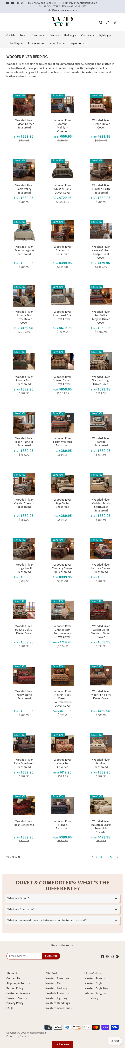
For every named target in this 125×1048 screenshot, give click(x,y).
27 (110, 857)
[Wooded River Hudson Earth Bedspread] (101, 170)
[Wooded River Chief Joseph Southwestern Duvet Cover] (62, 610)
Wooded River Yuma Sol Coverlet (62, 763)
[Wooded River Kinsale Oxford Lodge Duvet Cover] (101, 231)
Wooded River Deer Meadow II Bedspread (24, 763)
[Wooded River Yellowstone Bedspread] (24, 676)
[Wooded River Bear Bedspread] (24, 806)
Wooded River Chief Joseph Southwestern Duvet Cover (63, 631)
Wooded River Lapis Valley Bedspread (24, 189)
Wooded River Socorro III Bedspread (62, 250)
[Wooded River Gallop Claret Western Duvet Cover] (101, 610)
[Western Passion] (62, 18)
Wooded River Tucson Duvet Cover (101, 124)
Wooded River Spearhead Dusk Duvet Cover (62, 315)
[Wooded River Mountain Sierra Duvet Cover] (101, 676)
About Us (12, 973)
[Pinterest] (22, 3)
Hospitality (91, 998)
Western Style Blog (96, 988)
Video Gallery (92, 973)
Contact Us (13, 978)
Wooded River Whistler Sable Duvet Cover (62, 189)
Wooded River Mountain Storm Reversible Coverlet (100, 826)
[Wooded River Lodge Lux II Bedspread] (24, 549)
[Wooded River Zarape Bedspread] (101, 423)
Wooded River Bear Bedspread (24, 823)
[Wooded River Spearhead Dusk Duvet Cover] (62, 296)
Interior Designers (95, 993)
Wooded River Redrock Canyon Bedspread (101, 568)
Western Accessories (58, 1008)
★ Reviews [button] (62, 1044)
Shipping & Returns (18, 983)
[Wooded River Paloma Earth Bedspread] (24, 361)
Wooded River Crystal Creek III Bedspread (24, 503)
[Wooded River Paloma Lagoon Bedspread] (24, 231)
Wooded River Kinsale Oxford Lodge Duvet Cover (101, 252)
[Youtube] (12, 3)
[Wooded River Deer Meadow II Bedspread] (24, 744)
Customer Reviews (18, 993)
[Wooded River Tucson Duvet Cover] (101, 105)
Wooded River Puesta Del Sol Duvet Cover (24, 629)
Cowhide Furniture (57, 993)
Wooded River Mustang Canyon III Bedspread (62, 568)
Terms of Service (16, 998)
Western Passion (36, 1033)
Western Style (93, 983)
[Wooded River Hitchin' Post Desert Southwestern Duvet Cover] (62, 676)
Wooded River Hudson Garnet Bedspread (24, 124)
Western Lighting (56, 998)
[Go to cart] (115, 22)
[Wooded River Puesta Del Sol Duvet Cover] (24, 610)
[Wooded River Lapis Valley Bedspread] (24, 170)
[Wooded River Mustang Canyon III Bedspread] (62, 549)
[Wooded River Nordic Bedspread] (62, 806)
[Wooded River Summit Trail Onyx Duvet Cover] (24, 296)
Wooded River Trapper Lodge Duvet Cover (101, 380)
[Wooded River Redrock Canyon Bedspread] (101, 549)
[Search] (100, 22)
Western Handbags (57, 1003)
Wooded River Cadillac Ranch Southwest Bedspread (101, 505)
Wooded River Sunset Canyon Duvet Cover (62, 380)
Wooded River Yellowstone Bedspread (24, 695)
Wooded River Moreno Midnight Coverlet (62, 126)
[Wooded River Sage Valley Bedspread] (62, 484)
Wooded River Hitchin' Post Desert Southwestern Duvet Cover (63, 699)
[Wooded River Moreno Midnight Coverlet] (62, 105)
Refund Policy (14, 988)
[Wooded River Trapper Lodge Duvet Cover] (101, 361)
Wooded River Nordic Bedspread (62, 824)
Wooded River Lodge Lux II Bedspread (24, 568)
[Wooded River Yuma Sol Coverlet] (62, 744)
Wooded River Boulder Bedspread (101, 763)
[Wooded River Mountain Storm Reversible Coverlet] (101, 806)
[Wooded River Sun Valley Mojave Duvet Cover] (101, 296)
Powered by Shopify (17, 1036)
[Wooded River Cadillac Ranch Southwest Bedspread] (101, 484)
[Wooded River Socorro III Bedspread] (62, 231)
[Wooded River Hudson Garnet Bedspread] (24, 105)
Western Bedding (56, 988)
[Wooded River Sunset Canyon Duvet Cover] (62, 361)
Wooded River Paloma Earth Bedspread (24, 380)
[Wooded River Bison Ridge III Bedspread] (24, 423)
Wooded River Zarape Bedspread (101, 442)
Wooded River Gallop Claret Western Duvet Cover (101, 631)
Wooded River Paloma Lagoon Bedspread (24, 250)
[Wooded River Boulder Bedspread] (101, 744)
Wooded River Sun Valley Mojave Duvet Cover (101, 317)
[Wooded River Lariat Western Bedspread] (62, 423)
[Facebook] (7, 3)
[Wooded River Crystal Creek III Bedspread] (24, 484)
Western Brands (94, 978)
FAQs (9, 1008)
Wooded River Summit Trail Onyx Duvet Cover (24, 317)
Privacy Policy (14, 1003)
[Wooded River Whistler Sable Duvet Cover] (62, 170)
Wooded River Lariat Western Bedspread (62, 442)
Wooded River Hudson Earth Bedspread (101, 189)
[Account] (107, 22)
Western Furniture (57, 978)
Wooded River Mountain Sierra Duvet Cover (101, 695)
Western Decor (55, 983)
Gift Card (51, 973)
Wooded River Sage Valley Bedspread (62, 503)
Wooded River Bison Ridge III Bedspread (24, 442)
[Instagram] (17, 3)
